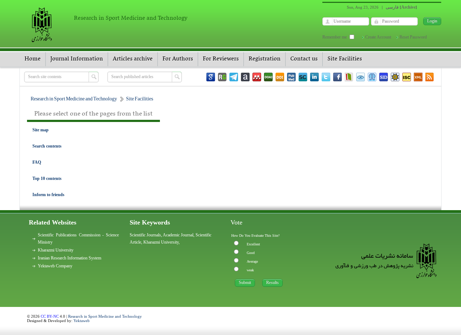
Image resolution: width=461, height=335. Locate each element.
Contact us (304, 59)
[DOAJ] (268, 77)
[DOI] (280, 77)
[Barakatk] (372, 77)
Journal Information (76, 59)
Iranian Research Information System (69, 258)
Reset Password (413, 37)
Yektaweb (81, 320)
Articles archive (133, 59)
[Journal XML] (418, 77)
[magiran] (349, 77)
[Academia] (245, 77)
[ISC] (406, 77)
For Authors (177, 59)
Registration (265, 59)
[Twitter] (326, 77)
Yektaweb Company (55, 265)
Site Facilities (344, 59)
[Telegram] (233, 77)
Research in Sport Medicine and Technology (105, 316)
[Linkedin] (314, 77)
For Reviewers (221, 59)
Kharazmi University (55, 250)
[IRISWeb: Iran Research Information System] (360, 77)
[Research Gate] (222, 77)
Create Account (378, 37)
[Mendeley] (256, 77)
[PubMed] (291, 77)
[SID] (383, 77)
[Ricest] (395, 77)
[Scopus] (303, 77)
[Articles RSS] (429, 77)
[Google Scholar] (210, 77)
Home (32, 59)
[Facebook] (337, 77)
